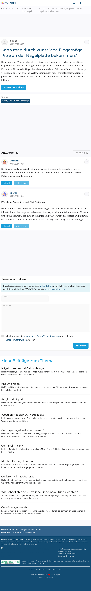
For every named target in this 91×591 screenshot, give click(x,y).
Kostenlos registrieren (55, 289)
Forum (4, 8)
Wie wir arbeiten (27, 532)
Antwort (7, 305)
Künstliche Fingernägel (27, 10)
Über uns (5, 533)
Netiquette (36, 529)
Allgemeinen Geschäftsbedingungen (42, 336)
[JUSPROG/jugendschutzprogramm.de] (10, 562)
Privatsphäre (56, 570)
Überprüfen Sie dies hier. (66, 556)
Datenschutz (44, 570)
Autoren (15, 532)
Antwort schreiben (13, 87)
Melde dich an (46, 286)
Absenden (80, 345)
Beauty (5, 101)
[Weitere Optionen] (87, 42)
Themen (12, 8)
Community (14, 529)
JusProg (41, 563)
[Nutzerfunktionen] (80, 3)
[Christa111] (5, 161)
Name (5, 297)
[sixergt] (5, 194)
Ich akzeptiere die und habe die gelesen (39, 338)
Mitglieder (25, 529)
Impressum (34, 570)
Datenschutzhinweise (16, 339)
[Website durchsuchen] (74, 3)
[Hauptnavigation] (87, 3)
